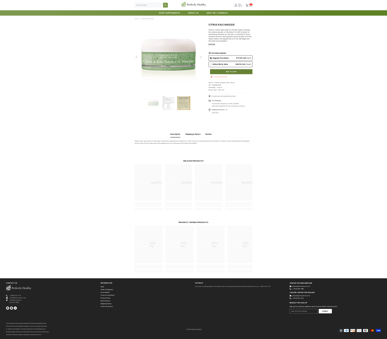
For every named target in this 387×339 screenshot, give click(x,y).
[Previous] (136, 57)
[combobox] (149, 5)
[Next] (200, 57)
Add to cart (231, 72)
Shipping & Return (193, 134)
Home (136, 19)
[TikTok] (11, 308)
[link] (148, 205)
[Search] (151, 5)
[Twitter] (15, 308)
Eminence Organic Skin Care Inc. (224, 82)
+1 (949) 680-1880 (298, 289)
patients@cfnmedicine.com (301, 286)
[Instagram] (7, 308)
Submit (325, 311)
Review (209, 134)
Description (175, 134)
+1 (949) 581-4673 (298, 298)
